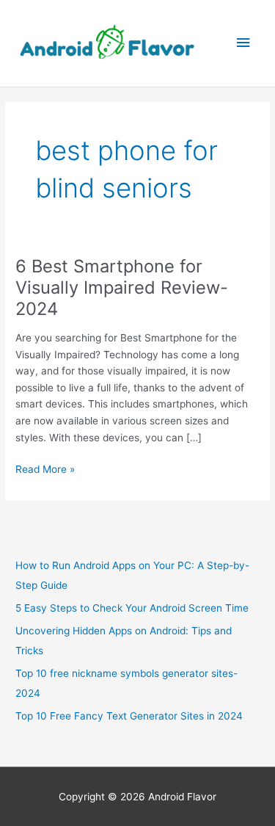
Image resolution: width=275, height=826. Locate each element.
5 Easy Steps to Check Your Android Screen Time (132, 608)
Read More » (45, 470)
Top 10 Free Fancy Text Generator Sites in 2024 (129, 716)
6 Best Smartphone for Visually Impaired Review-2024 (121, 287)
